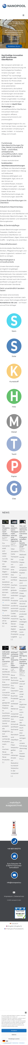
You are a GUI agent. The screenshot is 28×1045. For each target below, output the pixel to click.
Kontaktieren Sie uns (8, 303)
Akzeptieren (14, 1030)
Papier (14, 476)
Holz (14, 407)
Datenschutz (15, 1042)
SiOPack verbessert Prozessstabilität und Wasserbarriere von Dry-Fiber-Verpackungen (17, 659)
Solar (14, 356)
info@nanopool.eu (14, 882)
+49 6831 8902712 (14, 849)
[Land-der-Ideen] (15, 828)
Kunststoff (13, 381)
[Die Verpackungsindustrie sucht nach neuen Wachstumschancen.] (5, 522)
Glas (14, 498)
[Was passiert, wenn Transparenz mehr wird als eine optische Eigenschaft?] (14, 522)
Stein (14, 331)
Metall (14, 432)
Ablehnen (14, 1034)
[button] (26, 1012)
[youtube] (14, 892)
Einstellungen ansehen (14, 1038)
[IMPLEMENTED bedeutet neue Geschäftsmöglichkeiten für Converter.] (5, 648)
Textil (14, 454)
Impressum (21, 1042)
